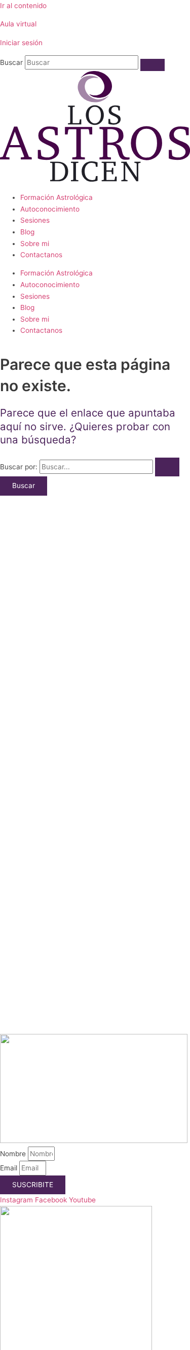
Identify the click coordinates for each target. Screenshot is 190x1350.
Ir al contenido (23, 6)
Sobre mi (34, 243)
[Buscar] (152, 65)
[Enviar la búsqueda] (167, 467)
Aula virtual (18, 24)
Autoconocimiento (50, 209)
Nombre (14, 1154)
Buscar (11, 62)
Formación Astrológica (56, 197)
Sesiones (35, 220)
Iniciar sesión (21, 43)
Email (9, 1168)
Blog (27, 232)
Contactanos (41, 255)
